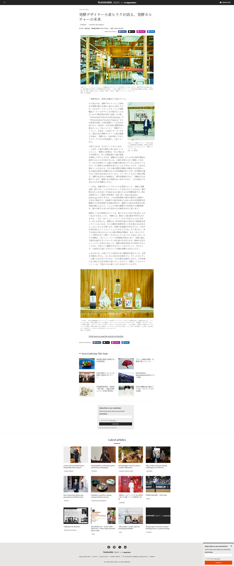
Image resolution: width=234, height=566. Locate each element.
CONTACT (94, 556)
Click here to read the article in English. (106, 336)
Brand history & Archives (70, 530)
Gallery (148, 498)
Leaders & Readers (68, 471)
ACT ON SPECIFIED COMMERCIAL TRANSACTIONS (134, 556)
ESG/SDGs (94, 471)
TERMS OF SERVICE (115, 556)
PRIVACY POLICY (104, 556)
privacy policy (113, 420)
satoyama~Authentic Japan (126, 471)
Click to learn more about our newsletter (112, 411)
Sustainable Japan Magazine (96, 24)
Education (149, 532)
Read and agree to (108, 420)
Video (93, 534)
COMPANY (152, 556)
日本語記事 (83, 24)
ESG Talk (66, 500)
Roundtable (149, 471)
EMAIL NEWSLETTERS (84, 556)
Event (120, 532)
